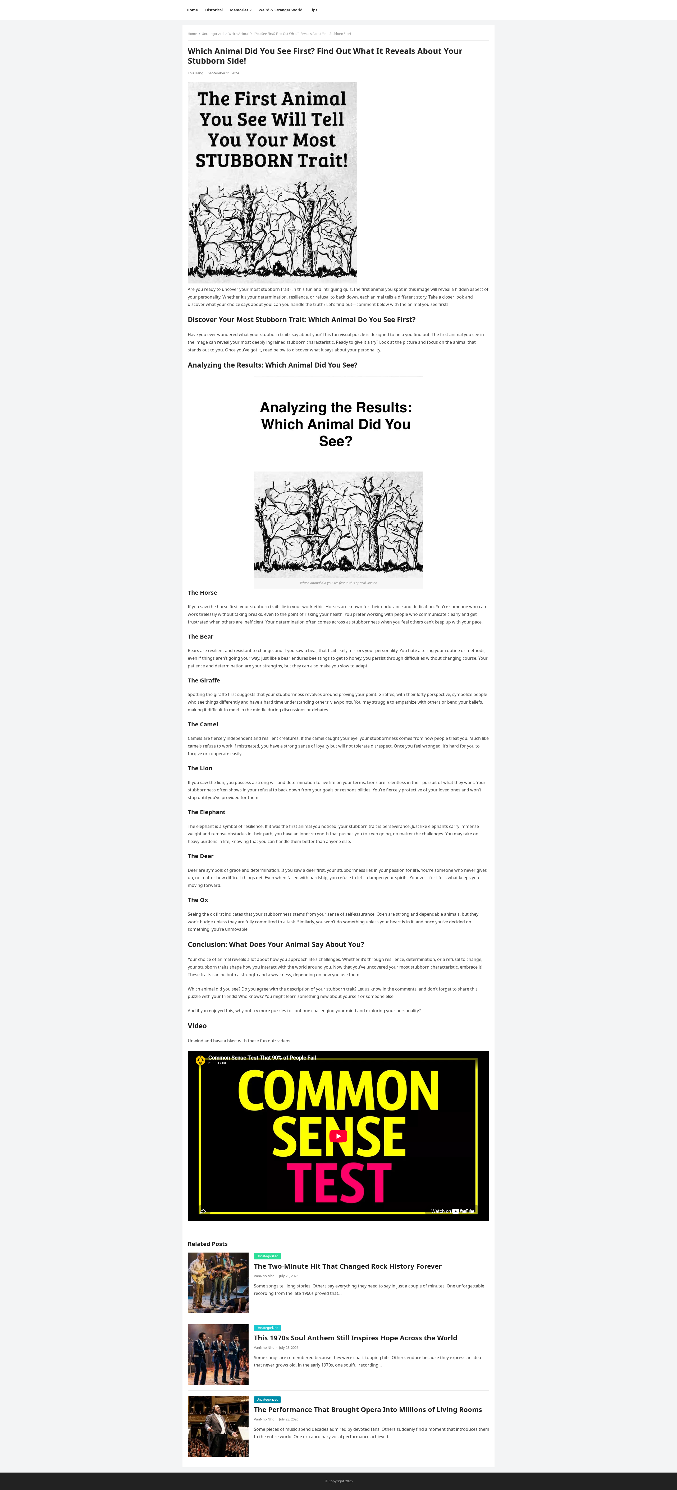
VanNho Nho (264, 1275)
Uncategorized (212, 33)
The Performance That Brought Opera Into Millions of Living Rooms (368, 1409)
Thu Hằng (195, 73)
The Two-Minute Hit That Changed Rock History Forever (348, 1266)
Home (192, 33)
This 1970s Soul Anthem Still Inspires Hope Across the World (355, 1337)
